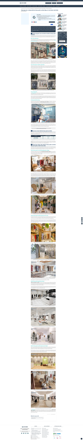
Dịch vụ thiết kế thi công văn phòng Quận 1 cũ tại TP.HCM (64, 16)
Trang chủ (22, 8)
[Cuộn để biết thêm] (62, 42)
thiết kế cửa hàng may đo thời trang (41, 128)
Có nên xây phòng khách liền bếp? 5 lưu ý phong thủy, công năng (64, 19)
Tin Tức (25, 8)
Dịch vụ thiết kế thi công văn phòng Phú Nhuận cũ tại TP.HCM (64, 25)
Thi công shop (28, 8)
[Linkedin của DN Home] (36, 22)
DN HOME (39, 14)
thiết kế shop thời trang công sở (41, 279)
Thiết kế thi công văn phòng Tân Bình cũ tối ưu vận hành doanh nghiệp (64, 29)
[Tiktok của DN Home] (34, 22)
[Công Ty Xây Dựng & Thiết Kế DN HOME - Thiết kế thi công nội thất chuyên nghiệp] (23, 3)
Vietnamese (59, 0)
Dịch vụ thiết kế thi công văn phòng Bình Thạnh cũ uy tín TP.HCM (64, 22)
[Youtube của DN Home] (33, 22)
